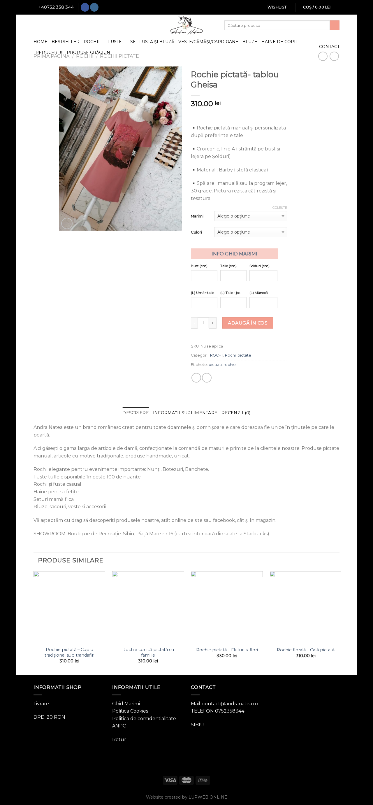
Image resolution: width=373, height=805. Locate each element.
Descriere (135, 412)
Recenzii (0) (235, 412)
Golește (279, 208)
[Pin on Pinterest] (207, 378)
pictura (215, 364)
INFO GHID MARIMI (234, 254)
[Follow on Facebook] (85, 7)
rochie (230, 364)
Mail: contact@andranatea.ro (224, 703)
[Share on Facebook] (196, 378)
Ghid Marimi (126, 703)
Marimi (197, 216)
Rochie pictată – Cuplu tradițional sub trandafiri (69, 652)
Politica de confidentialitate (144, 718)
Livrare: (42, 703)
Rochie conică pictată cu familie (148, 652)
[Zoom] (67, 223)
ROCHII (92, 41)
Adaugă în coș (248, 323)
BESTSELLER (66, 41)
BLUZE (249, 41)
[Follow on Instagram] (94, 7)
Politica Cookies (130, 711)
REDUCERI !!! (49, 52)
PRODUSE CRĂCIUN (88, 52)
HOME (40, 41)
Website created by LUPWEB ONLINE (186, 797)
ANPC (119, 726)
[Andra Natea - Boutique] (186, 25)
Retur (119, 739)
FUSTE (115, 41)
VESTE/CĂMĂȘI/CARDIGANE (208, 41)
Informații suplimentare (185, 412)
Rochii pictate (238, 355)
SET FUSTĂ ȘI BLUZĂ (152, 41)
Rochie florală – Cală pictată (306, 650)
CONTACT (329, 46)
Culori (196, 232)
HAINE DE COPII (279, 41)
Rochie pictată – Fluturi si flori (227, 650)
